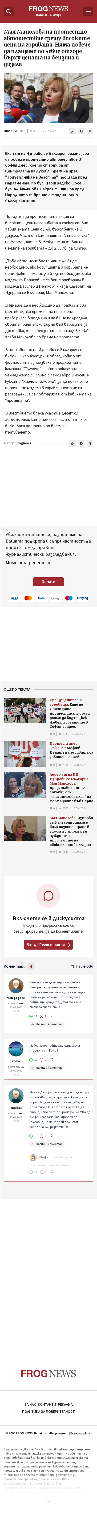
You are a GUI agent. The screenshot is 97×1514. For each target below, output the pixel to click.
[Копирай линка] (72, 131)
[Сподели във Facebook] (81, 131)
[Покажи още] (48, 1501)
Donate (48, 582)
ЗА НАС (30, 1404)
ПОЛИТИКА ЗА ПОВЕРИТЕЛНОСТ (48, 1411)
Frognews (23, 443)
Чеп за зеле (16, 998)
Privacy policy (80, 1433)
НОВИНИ (10, 131)
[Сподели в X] (90, 131)
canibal (16, 1108)
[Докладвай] (52, 1016)
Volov (16, 1061)
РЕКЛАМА (65, 1404)
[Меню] (88, 11)
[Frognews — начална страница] (48, 1373)
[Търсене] (9, 11)
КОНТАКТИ (47, 1404)
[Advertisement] (48, 1274)
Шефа (43, 1157)
